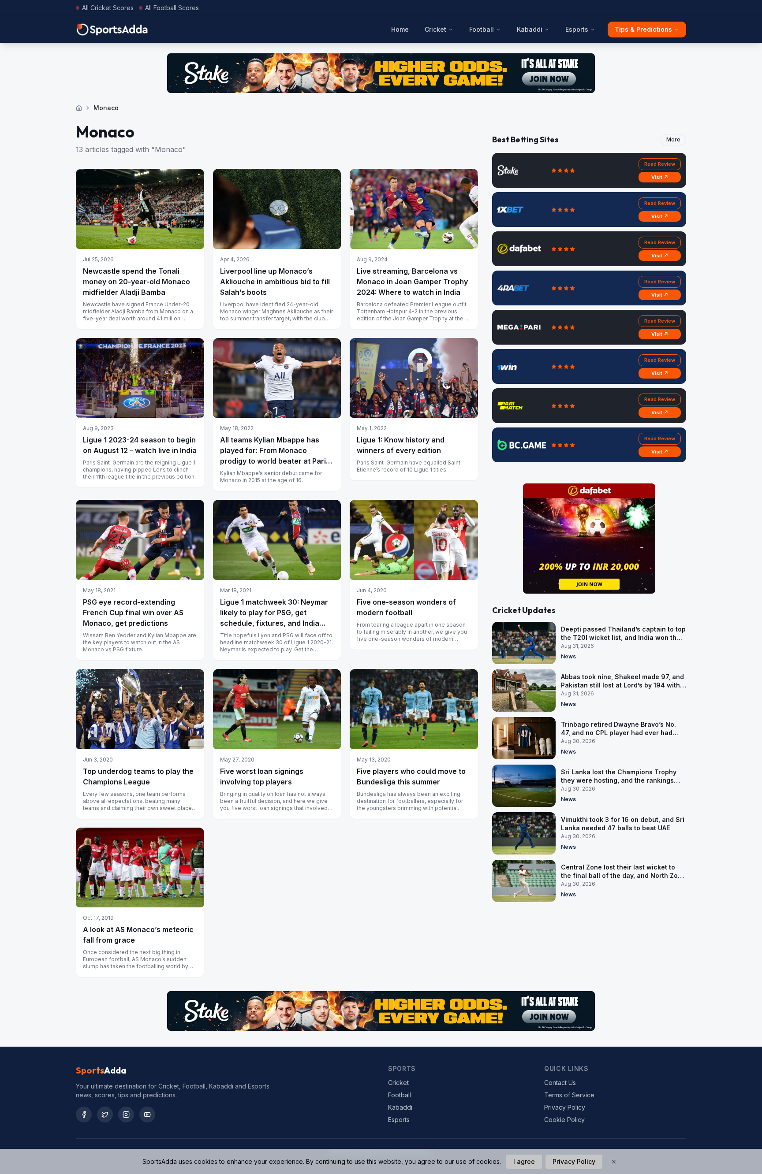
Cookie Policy (564, 1119)
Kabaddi (529, 29)
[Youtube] (147, 1114)
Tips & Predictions (643, 29)
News (568, 656)
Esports (576, 29)
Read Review (659, 164)
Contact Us (560, 1082)
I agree (524, 1161)
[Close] (614, 1161)
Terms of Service (569, 1095)
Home (400, 29)
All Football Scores (172, 7)
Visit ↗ (660, 177)
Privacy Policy (564, 1107)
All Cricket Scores (108, 7)
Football (481, 29)
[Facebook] (84, 1114)
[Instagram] (126, 1114)
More (673, 139)
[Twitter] (105, 1114)
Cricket (435, 29)
